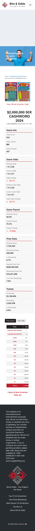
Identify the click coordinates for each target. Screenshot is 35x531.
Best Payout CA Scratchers (17, 503)
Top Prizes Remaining (17, 500)
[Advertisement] (17, 28)
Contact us (17, 507)
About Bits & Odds (17, 510)
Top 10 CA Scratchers (17, 496)
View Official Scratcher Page (18, 104)
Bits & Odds (17, 3)
